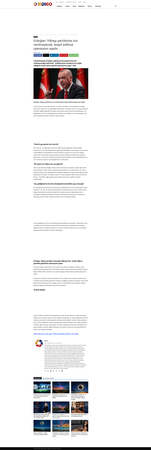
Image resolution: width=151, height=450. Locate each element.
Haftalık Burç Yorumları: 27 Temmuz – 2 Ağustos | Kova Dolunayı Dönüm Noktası (60, 434)
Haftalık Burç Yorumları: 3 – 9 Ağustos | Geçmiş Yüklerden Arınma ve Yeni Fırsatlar (60, 416)
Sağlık (90, 6)
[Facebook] (45, 371)
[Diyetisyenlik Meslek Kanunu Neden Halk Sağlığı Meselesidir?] (79, 407)
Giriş (56, 2)
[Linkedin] (51, 371)
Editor (39, 52)
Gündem (59, 6)
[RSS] (57, 371)
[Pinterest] (54, 371)
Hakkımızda (61, 2)
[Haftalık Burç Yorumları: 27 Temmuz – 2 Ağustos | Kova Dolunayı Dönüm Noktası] (60, 426)
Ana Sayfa (36, 34)
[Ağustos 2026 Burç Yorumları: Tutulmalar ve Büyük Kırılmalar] (42, 426)
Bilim (74, 6)
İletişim (79, 2)
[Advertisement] (75, 21)
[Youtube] (62, 371)
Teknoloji (81, 6)
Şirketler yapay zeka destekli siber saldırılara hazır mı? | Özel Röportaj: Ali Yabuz (79, 434)
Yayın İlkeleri (68, 2)
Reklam (74, 2)
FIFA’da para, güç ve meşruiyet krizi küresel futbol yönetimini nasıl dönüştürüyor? (42, 396)
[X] (60, 371)
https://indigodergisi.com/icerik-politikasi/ (53, 343)
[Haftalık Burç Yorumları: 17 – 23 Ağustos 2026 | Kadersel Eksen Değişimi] (60, 387)
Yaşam (67, 6)
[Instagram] (48, 371)
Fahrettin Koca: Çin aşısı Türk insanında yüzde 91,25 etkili (56, 334)
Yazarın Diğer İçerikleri (48, 378)
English (84, 2)
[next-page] (37, 439)
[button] (115, 6)
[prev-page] (34, 439)
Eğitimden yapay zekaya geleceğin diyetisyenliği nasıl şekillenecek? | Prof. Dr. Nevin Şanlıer (41, 416)
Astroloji (98, 6)
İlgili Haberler (37, 378)
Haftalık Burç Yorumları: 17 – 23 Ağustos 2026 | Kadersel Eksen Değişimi (59, 396)
